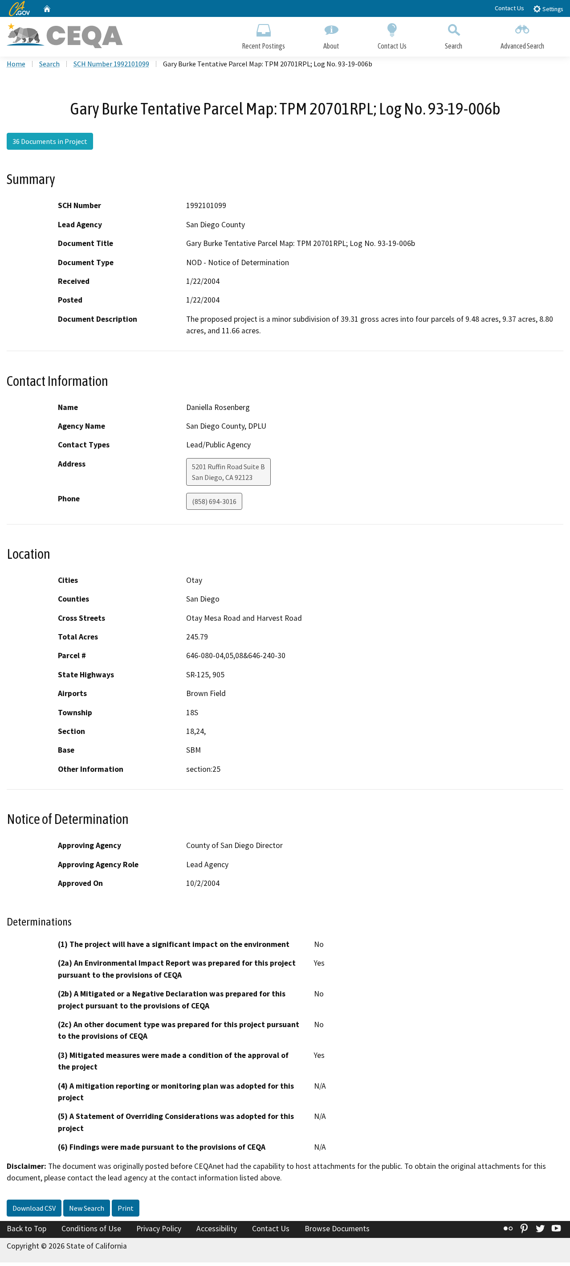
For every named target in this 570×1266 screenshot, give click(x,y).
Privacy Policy (158, 1228)
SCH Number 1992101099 (111, 63)
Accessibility (216, 1228)
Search (453, 46)
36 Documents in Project (49, 141)
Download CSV (34, 1208)
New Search (86, 1208)
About (331, 46)
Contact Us (509, 8)
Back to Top (26, 1228)
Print (126, 1208)
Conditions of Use (91, 1228)
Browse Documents (337, 1228)
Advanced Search (522, 46)
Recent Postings (263, 46)
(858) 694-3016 (214, 501)
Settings (552, 9)
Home (16, 63)
